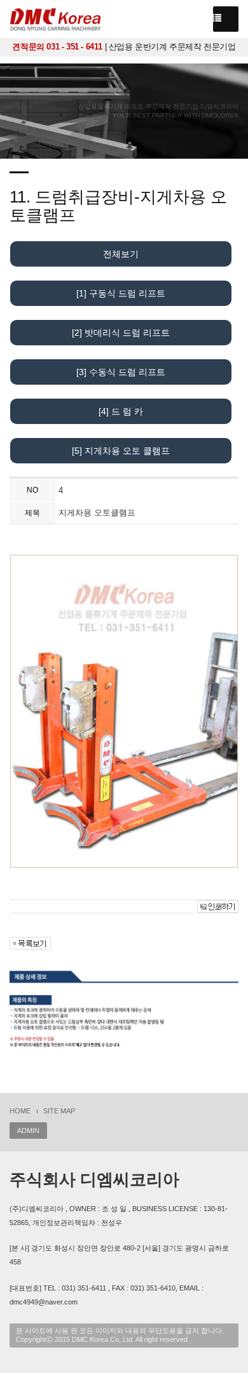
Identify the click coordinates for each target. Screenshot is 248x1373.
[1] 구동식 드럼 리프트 (120, 293)
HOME (20, 1111)
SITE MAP (59, 1111)
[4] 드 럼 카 (121, 411)
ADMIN (28, 1130)
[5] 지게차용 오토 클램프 (121, 451)
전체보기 (121, 254)
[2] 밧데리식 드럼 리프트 (121, 333)
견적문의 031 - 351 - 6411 (57, 46)
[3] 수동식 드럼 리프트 (120, 372)
